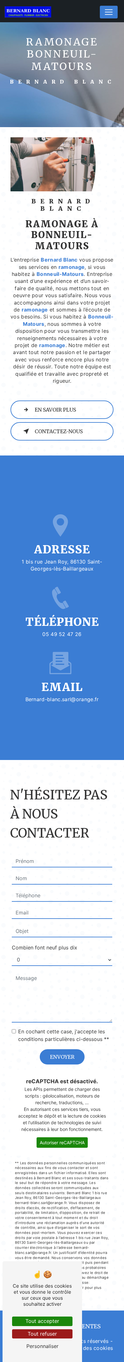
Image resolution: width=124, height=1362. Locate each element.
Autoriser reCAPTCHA (62, 1142)
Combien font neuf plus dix (44, 947)
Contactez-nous (59, 431)
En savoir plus (55, 410)
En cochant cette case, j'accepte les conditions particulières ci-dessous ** (63, 1035)
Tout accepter (42, 1321)
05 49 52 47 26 (62, 634)
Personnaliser (42, 1346)
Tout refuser (42, 1334)
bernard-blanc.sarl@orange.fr (62, 699)
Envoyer (62, 1057)
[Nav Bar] (109, 12)
